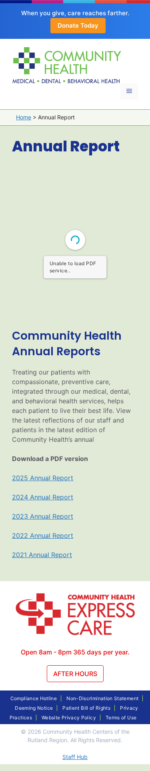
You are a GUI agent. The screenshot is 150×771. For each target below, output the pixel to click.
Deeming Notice (34, 708)
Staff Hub (75, 756)
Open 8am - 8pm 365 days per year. (75, 652)
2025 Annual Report (42, 478)
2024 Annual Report (42, 497)
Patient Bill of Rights (86, 708)
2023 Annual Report (42, 516)
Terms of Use (121, 718)
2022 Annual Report (42, 535)
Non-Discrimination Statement (102, 698)
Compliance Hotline (33, 698)
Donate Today (78, 25)
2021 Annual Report (42, 555)
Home (23, 117)
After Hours (75, 674)
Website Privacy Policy (69, 718)
